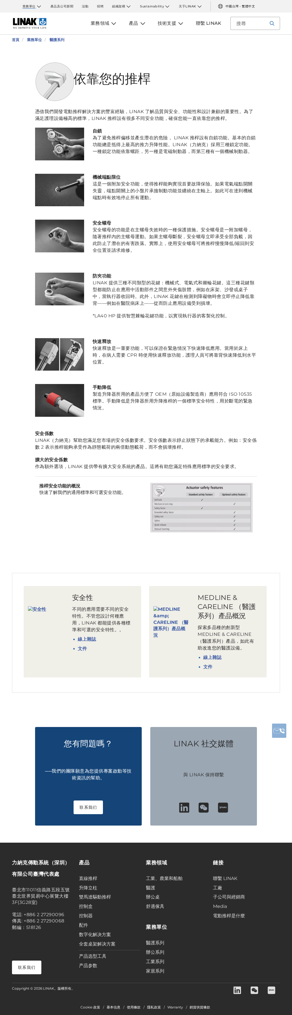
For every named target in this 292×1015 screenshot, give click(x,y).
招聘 (100, 6)
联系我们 (88, 807)
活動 (85, 6)
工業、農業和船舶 (164, 878)
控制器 (86, 915)
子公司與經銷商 (229, 897)
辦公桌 (153, 897)
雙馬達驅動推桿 (95, 897)
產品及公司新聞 (62, 6)
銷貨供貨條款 (200, 1007)
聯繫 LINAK (225, 878)
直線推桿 (88, 878)
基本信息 (113, 1007)
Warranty (175, 1007)
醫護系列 (155, 942)
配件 (83, 925)
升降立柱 (88, 888)
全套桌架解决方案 (97, 944)
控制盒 (86, 906)
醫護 (150, 888)
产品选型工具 (92, 956)
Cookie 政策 (90, 1007)
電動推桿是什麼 (229, 915)
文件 (82, 648)
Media (220, 906)
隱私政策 (154, 1007)
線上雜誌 (87, 639)
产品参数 (88, 965)
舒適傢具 (155, 906)
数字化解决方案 (95, 934)
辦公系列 (155, 952)
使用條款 (134, 1007)
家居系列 (155, 971)
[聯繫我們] (279, 731)
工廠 (217, 888)
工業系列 (155, 961)
